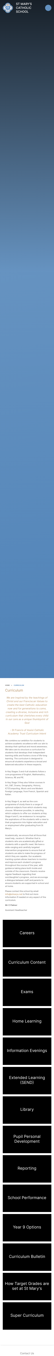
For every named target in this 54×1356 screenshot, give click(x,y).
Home (7, 685)
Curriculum (19, 685)
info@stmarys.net (13, 894)
